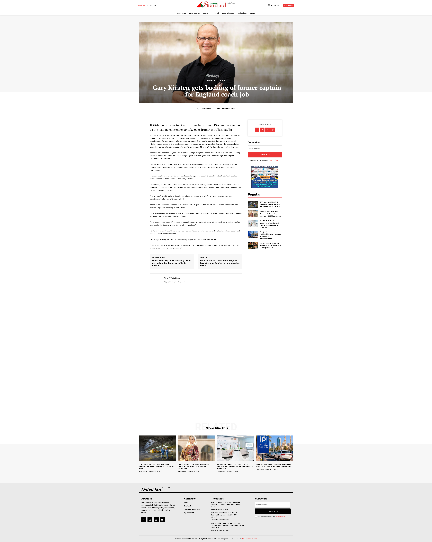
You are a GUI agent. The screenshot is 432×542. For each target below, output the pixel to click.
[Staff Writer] (155, 280)
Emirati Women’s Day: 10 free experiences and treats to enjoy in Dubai (270, 245)
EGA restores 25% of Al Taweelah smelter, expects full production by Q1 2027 (270, 204)
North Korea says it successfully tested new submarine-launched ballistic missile (171, 263)
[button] (152, 5)
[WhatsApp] (272, 130)
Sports (210, 80)
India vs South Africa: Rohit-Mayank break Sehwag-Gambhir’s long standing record (220, 263)
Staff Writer (205, 109)
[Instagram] (149, 519)
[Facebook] (257, 130)
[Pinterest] (267, 130)
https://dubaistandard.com (174, 282)
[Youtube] (162, 519)
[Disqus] (196, 321)
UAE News (214, 520)
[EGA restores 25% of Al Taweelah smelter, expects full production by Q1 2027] (253, 204)
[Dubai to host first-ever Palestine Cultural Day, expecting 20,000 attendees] (253, 213)
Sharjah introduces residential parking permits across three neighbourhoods (273, 465)
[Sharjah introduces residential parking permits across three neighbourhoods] (253, 234)
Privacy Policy (273, 160)
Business (214, 509)
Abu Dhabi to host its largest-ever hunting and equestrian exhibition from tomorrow (270, 224)
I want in (263, 155)
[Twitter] (262, 130)
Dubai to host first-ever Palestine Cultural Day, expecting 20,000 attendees (270, 214)
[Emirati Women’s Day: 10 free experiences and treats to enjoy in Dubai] (253, 245)
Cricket (223, 80)
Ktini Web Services (249, 539)
